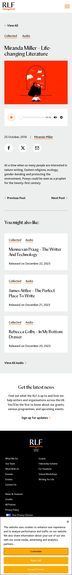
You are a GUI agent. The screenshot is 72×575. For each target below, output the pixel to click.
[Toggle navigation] (67, 6)
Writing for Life (46, 479)
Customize (35, 551)
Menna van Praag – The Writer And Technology (35, 251)
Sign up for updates (34, 418)
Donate (9, 474)
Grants (42, 458)
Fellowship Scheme (48, 463)
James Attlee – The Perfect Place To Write (32, 293)
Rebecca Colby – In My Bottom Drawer (36, 334)
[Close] (68, 522)
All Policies (10, 504)
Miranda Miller (43, 137)
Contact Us (10, 484)
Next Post (58, 198)
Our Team (10, 463)
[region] (36, 546)
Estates (9, 479)
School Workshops (48, 474)
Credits (9, 499)
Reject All (36, 560)
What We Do (11, 458)
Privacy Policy (12, 509)
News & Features (14, 494)
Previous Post (16, 198)
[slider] (31, 117)
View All (12, 25)
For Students (45, 468)
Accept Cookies (36, 569)
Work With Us (12, 468)
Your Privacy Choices (22, 515)
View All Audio (14, 363)
